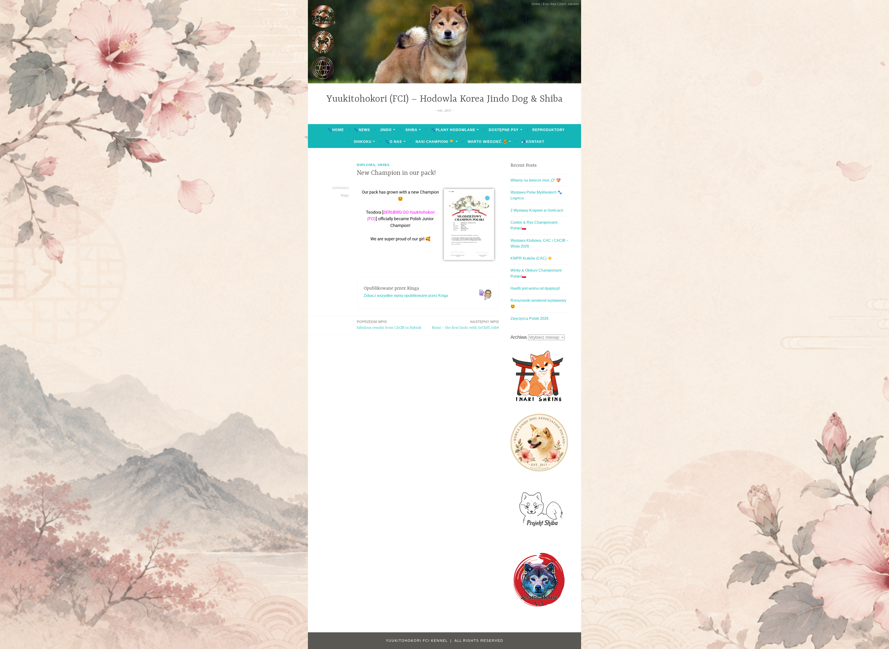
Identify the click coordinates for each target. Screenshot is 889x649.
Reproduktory (548, 130)
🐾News (362, 130)
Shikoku (363, 142)
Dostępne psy (504, 130)
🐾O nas (393, 142)
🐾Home (336, 130)
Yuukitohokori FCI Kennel (417, 641)
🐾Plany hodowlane (453, 130)
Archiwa (518, 337)
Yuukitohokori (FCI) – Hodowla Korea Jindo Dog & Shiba (444, 99)
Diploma (366, 165)
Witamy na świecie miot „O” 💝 (535, 180)
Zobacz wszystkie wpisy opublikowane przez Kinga (406, 296)
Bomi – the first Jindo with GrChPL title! (465, 325)
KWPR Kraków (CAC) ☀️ (531, 258)
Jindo (386, 130)
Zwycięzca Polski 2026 (529, 318)
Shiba (411, 130)
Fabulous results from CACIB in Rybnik (389, 325)
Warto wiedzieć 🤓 (487, 142)
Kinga (345, 195)
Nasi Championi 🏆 (435, 142)
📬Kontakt (532, 142)
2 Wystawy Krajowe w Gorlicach (536, 210)
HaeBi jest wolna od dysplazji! (535, 288)
